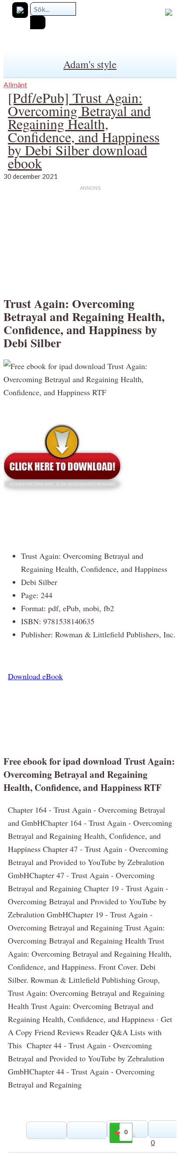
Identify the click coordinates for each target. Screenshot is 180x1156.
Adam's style (90, 64)
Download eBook (35, 676)
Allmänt (15, 84)
